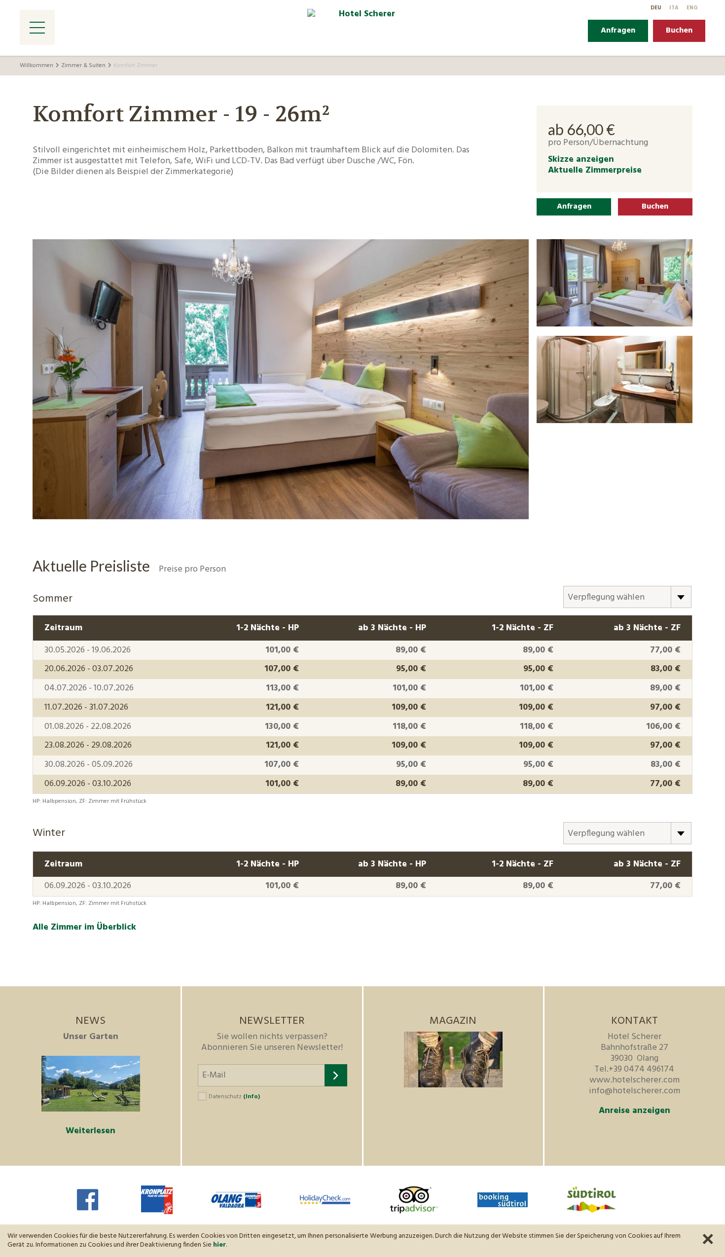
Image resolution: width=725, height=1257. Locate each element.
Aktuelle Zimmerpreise (595, 170)
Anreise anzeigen (634, 1111)
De (656, 7)
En (692, 7)
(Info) (251, 1097)
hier (219, 1245)
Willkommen (36, 66)
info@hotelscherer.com (634, 1091)
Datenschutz (234, 1097)
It (674, 7)
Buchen (679, 30)
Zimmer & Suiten (83, 66)
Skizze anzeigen (581, 159)
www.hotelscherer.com (634, 1080)
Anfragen (618, 30)
